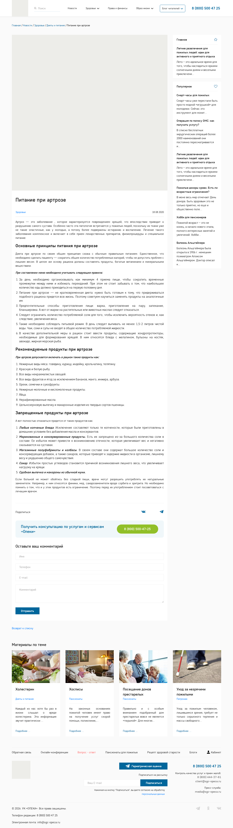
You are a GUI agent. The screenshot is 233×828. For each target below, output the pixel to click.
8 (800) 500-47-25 (137, 529)
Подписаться (154, 783)
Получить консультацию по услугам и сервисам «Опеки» (62, 529)
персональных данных (153, 793)
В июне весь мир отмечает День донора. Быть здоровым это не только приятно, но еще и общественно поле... (197, 198)
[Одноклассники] (152, 512)
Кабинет (215, 752)
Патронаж (182, 698)
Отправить (27, 611)
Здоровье (91, 8)
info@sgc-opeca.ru (48, 822)
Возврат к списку (22, 628)
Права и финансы (117, 8)
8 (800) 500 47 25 (206, 8)
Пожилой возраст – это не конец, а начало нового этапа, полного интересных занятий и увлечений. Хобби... (196, 225)
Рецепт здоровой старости (163, 752)
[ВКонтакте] (143, 512)
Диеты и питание (24, 698)
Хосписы (76, 689)
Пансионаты (75, 698)
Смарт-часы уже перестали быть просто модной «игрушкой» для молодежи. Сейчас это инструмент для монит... (197, 103)
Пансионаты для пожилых (121, 752)
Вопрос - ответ (87, 752)
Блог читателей (170, 8)
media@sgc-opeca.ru (208, 791)
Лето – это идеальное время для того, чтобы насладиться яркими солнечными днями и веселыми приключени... (197, 61)
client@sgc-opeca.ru (208, 781)
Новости (72, 8)
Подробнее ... (22, 731)
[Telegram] (161, 512)
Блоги (193, 752)
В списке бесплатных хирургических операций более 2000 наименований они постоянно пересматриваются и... (196, 133)
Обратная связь (21, 752)
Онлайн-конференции (54, 752)
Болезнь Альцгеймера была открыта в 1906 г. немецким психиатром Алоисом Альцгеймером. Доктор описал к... (196, 253)
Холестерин (24, 689)
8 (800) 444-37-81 (209, 777)
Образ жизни (143, 8)
